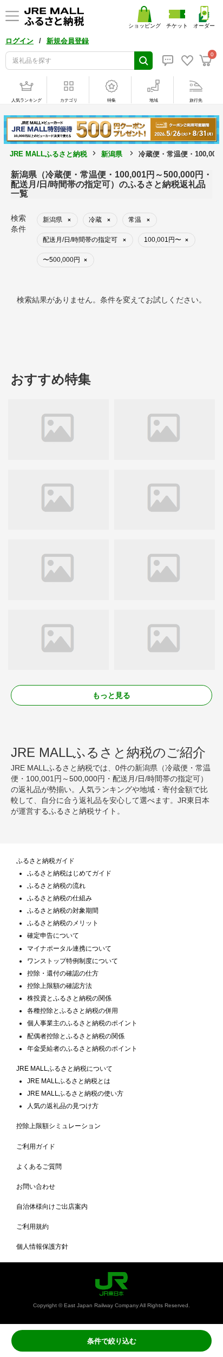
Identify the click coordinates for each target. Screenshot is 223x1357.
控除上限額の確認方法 (59, 986)
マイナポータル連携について (69, 948)
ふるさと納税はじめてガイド (69, 873)
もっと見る (111, 695)
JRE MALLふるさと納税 (48, 154)
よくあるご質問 (39, 1166)
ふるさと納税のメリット (63, 923)
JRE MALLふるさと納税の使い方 (75, 1093)
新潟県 (111, 154)
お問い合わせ (35, 1186)
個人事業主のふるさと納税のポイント (82, 1023)
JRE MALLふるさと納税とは (68, 1081)
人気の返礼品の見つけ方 (63, 1106)
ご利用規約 (32, 1226)
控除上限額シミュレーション (58, 1126)
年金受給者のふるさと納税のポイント (82, 1048)
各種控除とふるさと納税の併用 (72, 1011)
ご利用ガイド (35, 1146)
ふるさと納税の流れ (56, 886)
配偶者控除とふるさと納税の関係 (75, 1036)
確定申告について (53, 935)
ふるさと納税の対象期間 (63, 910)
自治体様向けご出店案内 (52, 1206)
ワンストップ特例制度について (72, 961)
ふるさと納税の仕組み (59, 898)
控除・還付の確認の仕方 (63, 973)
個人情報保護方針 (42, 1246)
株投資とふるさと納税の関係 (69, 998)
